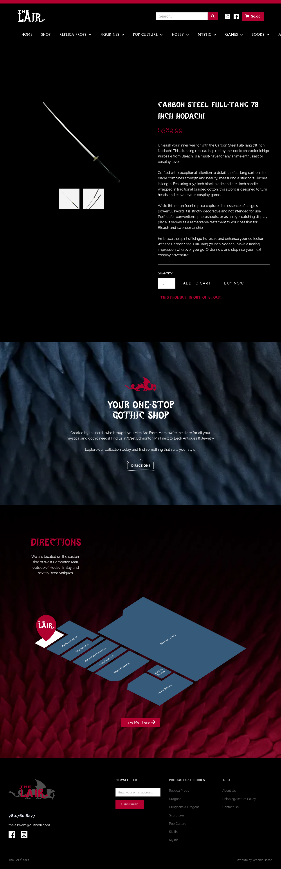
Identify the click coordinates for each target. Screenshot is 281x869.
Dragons (175, 799)
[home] (31, 16)
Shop (46, 35)
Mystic (173, 840)
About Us (229, 790)
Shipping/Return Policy (239, 799)
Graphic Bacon (262, 860)
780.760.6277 (22, 815)
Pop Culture (177, 823)
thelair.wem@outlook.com (29, 825)
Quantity (165, 273)
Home (27, 35)
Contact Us (230, 807)
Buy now (234, 283)
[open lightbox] (69, 199)
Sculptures (177, 815)
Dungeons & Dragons (184, 807)
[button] (253, 16)
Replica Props (179, 790)
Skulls (173, 832)
